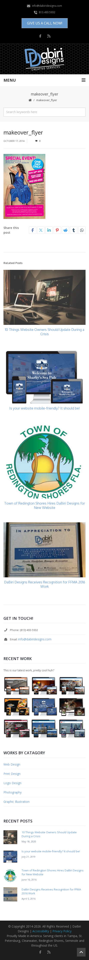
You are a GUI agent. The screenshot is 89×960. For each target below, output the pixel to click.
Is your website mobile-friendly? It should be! (44, 408)
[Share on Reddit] (65, 230)
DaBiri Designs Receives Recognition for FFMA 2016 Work (44, 584)
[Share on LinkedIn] (49, 230)
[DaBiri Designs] (45, 59)
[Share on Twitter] (40, 230)
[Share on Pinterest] (57, 230)
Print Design (12, 774)
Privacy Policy (62, 931)
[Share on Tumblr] (73, 230)
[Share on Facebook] (32, 230)
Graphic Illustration (16, 802)
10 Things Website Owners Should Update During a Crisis (44, 331)
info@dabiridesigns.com (34, 639)
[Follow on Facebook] (40, 36)
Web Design (11, 764)
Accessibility (40, 931)
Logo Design (12, 783)
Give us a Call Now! (44, 23)
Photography (12, 792)
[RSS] (48, 36)
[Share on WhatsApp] (81, 230)
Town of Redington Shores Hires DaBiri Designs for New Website (44, 505)
